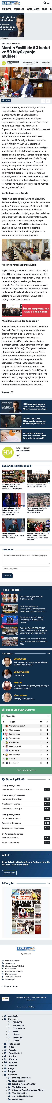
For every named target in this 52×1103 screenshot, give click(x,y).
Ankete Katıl (9, 873)
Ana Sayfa (13, 1016)
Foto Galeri (14, 1044)
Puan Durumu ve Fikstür (14, 971)
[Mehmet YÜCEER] (7, 674)
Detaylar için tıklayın (26, 770)
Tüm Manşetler (11, 974)
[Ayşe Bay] (7, 685)
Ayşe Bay (18, 683)
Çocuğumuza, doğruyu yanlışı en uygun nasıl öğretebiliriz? (31, 687)
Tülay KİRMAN (20, 696)
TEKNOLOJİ (19, 9)
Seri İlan (12, 1056)
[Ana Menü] (48, 3)
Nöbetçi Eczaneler (12, 960)
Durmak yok (19, 675)
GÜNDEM (6, 9)
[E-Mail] (18, 456)
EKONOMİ (16, 43)
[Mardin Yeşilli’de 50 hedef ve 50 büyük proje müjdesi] (26, 82)
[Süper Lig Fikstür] (49, 779)
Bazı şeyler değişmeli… (24, 699)
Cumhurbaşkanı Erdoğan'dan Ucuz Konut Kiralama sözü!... (13, 536)
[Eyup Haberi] (11, 3)
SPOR (44, 9)
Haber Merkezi (23, 451)
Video (11, 1047)
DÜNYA (16, 1035)
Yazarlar (12, 1050)
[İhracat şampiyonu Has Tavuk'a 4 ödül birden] (38, 476)
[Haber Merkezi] (8, 452)
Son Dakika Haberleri (13, 977)
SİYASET (16, 1041)
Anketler (12, 1065)
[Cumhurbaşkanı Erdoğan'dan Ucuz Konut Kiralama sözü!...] (13, 525)
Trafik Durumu (10, 969)
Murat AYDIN (20, 659)
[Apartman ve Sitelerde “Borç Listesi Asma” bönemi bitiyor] (38, 500)
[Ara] (45, 3)
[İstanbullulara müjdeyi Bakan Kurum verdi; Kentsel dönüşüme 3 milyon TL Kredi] (13, 500)
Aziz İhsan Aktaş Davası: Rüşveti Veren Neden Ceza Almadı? (30, 663)
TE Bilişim (31, 1007)
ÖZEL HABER (33, 9)
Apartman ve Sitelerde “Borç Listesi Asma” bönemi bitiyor (37, 510)
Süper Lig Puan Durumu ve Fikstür (28, 1090)
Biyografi (13, 1062)
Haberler (5, 43)
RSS (6, 998)
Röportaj (12, 1059)
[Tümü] (49, 653)
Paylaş (7, 100)
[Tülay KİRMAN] (7, 697)
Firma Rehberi (15, 1053)
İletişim (15, 986)
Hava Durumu (10, 963)
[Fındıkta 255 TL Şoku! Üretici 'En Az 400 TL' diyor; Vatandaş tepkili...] (13, 476)
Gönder (7, 576)
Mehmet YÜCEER (21, 672)
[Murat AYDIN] (7, 662)
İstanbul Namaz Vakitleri (14, 966)
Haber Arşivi (10, 979)
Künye (6, 986)
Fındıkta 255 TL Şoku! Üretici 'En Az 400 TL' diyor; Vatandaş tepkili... (12, 487)
